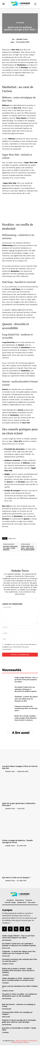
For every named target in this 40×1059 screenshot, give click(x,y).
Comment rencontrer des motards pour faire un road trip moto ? (26, 708)
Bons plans (6, 948)
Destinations (6, 940)
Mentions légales (22, 1040)
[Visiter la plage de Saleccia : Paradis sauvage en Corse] (20, 825)
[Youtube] (27, 929)
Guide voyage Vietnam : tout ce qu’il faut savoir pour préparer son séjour (26, 679)
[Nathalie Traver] (20, 562)
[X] (22, 929)
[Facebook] (4, 929)
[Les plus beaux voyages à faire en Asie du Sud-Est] (20, 751)
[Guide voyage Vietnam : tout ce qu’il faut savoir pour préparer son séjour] (7, 679)
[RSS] (16, 929)
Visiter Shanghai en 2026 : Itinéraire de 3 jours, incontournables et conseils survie (18, 979)
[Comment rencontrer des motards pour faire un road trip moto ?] (7, 708)
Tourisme (20, 22)
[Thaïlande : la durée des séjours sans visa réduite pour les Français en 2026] (7, 698)
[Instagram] (10, 929)
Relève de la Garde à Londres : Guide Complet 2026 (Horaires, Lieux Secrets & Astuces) (26, 718)
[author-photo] (3, 771)
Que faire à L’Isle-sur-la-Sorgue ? (16, 877)
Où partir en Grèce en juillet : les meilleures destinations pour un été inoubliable (19, 995)
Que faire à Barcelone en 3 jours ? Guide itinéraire (10, 548)
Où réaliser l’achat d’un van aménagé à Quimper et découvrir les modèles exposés (25, 689)
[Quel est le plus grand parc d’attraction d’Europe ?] (20, 788)
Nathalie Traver (22, 39)
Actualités (6, 956)
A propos (26, 1042)
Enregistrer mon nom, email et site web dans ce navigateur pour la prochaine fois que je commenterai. (19, 647)
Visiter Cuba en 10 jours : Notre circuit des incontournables (27, 548)
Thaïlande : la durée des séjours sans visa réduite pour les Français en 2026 (26, 699)
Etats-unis (12, 538)
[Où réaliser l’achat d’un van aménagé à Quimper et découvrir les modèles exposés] (7, 689)
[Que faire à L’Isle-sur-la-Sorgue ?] (20, 862)
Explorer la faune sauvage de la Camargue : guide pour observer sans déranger (19, 1021)
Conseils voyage (8, 964)
